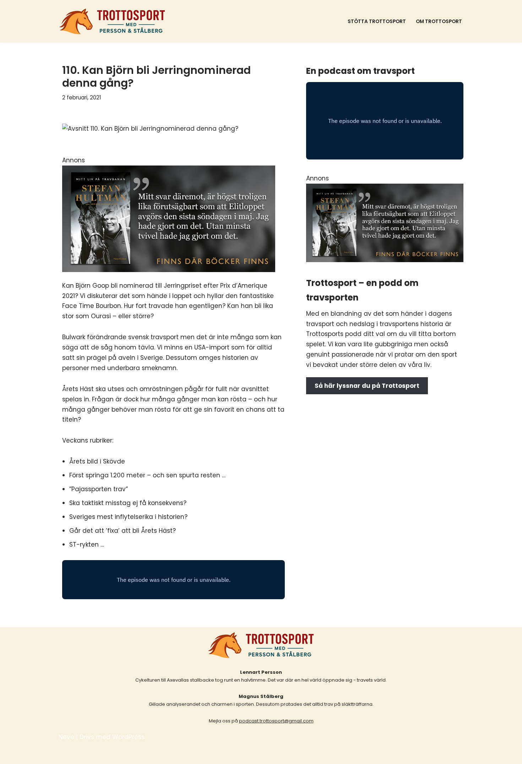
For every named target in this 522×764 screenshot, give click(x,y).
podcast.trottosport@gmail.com (276, 720)
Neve (66, 737)
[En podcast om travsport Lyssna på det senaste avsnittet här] (112, 21)
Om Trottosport (439, 21)
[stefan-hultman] (168, 270)
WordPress (128, 737)
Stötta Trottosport (377, 21)
